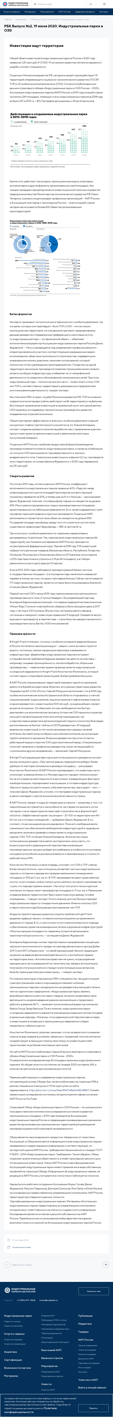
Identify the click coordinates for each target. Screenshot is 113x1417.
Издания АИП (48, 1315)
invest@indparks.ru (48, 1300)
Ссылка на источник (21, 1247)
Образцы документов (51, 1333)
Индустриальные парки (18, 1315)
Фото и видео (84, 1367)
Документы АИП (86, 1358)
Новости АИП (48, 1390)
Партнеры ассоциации (89, 1363)
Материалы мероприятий (53, 1324)
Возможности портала (17, 1367)
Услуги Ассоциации (13, 1339)
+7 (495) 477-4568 (26, 1300)
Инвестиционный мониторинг (55, 1342)
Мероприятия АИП (50, 1372)
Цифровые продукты (85, 11)
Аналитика (10, 1351)
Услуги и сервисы (11, 11)
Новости (46, 1384)
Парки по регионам (13, 1326)
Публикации (21, 19)
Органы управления (87, 1345)
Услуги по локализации (14, 1344)
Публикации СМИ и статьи (54, 1320)
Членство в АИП (88, 1379)
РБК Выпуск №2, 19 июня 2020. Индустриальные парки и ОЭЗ (60, 19)
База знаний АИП (51, 1350)
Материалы (30, 11)
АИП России (64, 11)
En (91, 4)
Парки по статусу (12, 1321)
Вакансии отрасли (52, 1358)
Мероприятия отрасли (52, 1376)
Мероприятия (47, 11)
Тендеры (83, 1331)
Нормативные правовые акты (55, 1329)
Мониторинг (47, 1337)
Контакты (103, 11)
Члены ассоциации (87, 1350)
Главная (8, 19)
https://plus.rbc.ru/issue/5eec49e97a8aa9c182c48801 (59, 1090)
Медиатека (85, 1323)
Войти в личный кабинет (92, 1387)
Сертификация (13, 1359)
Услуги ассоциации (87, 1354)
